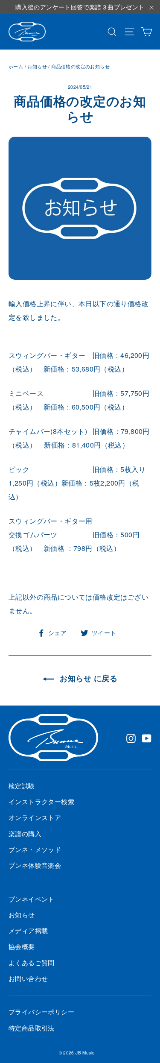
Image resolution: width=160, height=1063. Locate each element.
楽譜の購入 (25, 833)
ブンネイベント (32, 898)
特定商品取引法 (32, 1027)
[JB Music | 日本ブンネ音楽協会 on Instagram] (131, 737)
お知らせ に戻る (87, 678)
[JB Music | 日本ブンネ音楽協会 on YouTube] (146, 737)
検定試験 (22, 785)
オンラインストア (35, 817)
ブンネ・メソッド (35, 849)
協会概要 (22, 946)
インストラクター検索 (41, 801)
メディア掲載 (28, 930)
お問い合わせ (28, 978)
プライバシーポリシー (41, 1011)
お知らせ (37, 66)
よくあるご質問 (32, 962)
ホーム (16, 66)
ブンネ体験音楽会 (35, 865)
